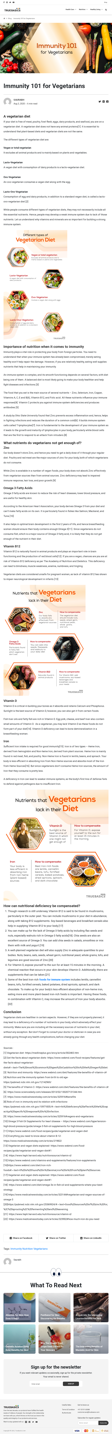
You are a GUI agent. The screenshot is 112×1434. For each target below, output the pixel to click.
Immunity (16, 1248)
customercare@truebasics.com (88, 1412)
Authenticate (66, 1413)
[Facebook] (5, 2)
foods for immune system (54, 979)
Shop (105, 2)
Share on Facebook (22, 1238)
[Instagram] (7, 2)
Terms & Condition (68, 1409)
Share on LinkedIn (93, 1238)
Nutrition (27, 1248)
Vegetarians (40, 1248)
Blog (10, 18)
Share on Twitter (57, 1238)
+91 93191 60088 (84, 1409)
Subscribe (103, 1423)
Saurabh (19, 100)
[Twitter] (11, 2)
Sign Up (71, 1384)
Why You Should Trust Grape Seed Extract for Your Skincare (52, 1346)
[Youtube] (14, 2)
